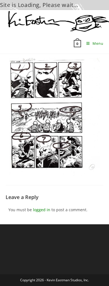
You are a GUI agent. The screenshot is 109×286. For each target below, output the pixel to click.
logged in (41, 209)
